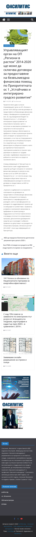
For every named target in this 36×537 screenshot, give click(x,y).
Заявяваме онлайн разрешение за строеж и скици (15, 360)
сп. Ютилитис (6, 496)
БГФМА (4, 504)
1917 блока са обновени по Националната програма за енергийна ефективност (16, 281)
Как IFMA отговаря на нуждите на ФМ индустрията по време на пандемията (17, 246)
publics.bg (5, 492)
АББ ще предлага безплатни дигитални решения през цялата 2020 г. (19, 239)
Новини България (9, 45)
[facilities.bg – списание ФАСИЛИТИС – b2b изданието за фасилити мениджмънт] (4, 19)
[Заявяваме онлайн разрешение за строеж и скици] (18, 338)
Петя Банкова (17, 101)
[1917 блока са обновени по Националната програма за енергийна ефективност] (18, 259)
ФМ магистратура (8, 500)
